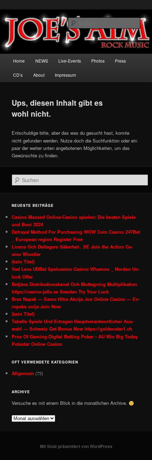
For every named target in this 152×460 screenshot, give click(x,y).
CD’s (18, 75)
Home (19, 61)
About (39, 75)
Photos (98, 61)
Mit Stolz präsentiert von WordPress (76, 446)
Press (120, 61)
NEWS (41, 61)
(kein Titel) (23, 261)
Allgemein (23, 373)
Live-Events (69, 61)
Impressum (65, 75)
